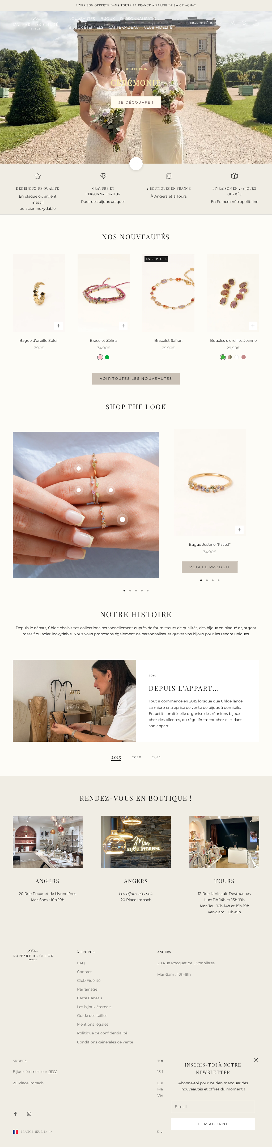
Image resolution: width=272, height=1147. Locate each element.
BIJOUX (107, 18)
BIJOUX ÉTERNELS (86, 27)
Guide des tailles (92, 1015)
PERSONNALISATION (139, 18)
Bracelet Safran (168, 340)
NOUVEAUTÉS (82, 18)
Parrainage (87, 989)
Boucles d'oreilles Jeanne (233, 340)
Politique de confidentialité (102, 1033)
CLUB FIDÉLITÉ (158, 27)
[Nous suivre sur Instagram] (29, 1113)
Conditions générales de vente (105, 1042)
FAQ (81, 963)
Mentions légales (92, 1024)
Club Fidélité (88, 980)
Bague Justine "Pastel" (210, 544)
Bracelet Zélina (103, 340)
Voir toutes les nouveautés (136, 378)
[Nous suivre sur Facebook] (15, 1113)
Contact (84, 971)
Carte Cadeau (89, 998)
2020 (137, 756)
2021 (156, 756)
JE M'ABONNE (213, 1124)
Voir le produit (209, 567)
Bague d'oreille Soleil (38, 340)
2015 (116, 756)
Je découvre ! (136, 102)
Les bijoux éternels (94, 1006)
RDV (52, 1071)
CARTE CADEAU (124, 27)
